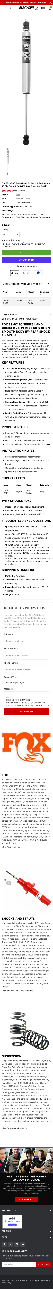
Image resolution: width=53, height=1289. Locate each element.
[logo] (26, 8)
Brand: (5, 194)
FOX (18, 194)
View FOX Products (11, 847)
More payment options (26, 266)
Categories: (7, 217)
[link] (13, 161)
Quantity (5, 230)
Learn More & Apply (26, 1199)
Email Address (11, 648)
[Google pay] (26, 273)
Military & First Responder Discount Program (26, 1178)
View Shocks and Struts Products (17, 990)
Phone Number (11, 663)
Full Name (8, 634)
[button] (43, 8)
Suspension (44, 217)
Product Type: (8, 206)
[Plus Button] (17, 234)
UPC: (4, 202)
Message (8, 689)
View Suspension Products (14, 1128)
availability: (7, 210)
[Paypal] (38, 273)
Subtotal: (6, 240)
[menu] (4, 8)
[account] (36, 8)
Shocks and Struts (29, 217)
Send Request (26, 711)
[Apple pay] (14, 273)
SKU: (4, 198)
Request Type (10, 677)
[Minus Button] (4, 234)
